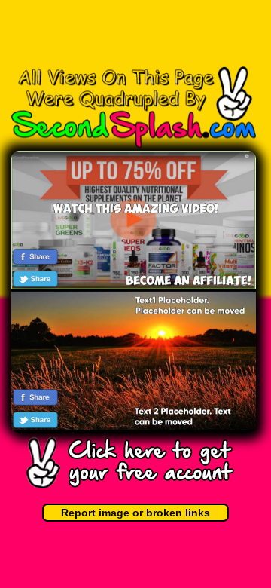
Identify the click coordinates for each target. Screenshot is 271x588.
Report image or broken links (135, 513)
